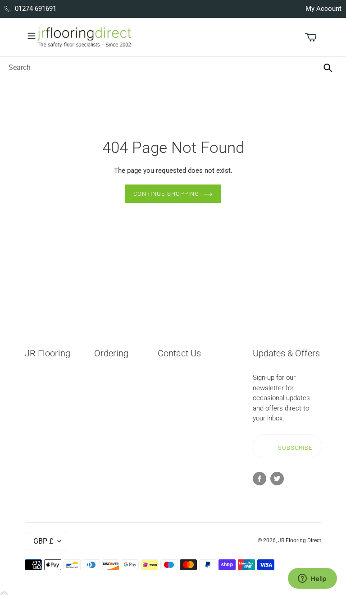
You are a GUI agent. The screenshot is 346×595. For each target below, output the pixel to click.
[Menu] (31, 34)
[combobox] (168, 67)
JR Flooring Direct (299, 540)
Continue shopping (166, 193)
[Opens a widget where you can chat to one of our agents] (312, 579)
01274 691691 (35, 9)
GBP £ (43, 541)
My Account (323, 9)
